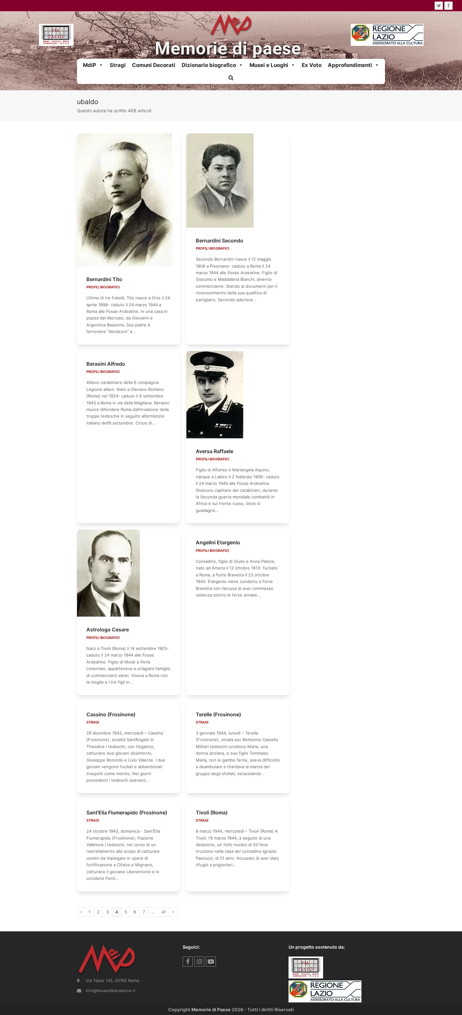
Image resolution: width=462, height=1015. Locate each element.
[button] (231, 77)
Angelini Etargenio (218, 542)
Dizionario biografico (209, 65)
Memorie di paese (228, 48)
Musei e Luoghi (269, 65)
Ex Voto (312, 65)
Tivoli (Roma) (212, 812)
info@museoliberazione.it (110, 990)
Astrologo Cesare (107, 629)
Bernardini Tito (104, 279)
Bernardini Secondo (219, 240)
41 (165, 911)
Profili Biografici (103, 287)
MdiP (89, 65)
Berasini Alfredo (105, 364)
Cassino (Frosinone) (110, 714)
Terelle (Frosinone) (218, 714)
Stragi (118, 65)
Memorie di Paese (211, 1009)
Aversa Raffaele (214, 451)
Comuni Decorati (153, 65)
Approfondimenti (350, 65)
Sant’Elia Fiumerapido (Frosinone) (126, 812)
